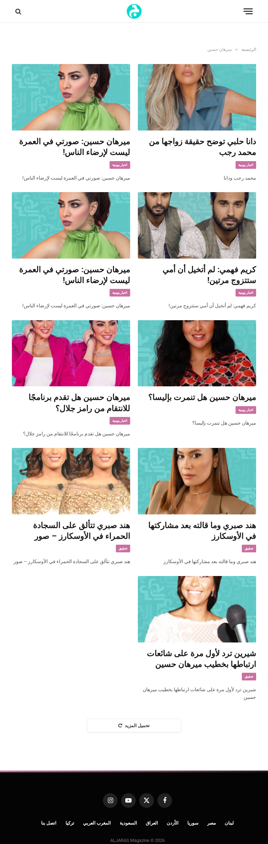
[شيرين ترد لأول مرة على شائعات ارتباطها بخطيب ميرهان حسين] (197, 609)
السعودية (128, 823)
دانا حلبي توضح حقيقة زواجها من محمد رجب (202, 147)
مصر (211, 823)
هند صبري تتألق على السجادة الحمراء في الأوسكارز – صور (81, 531)
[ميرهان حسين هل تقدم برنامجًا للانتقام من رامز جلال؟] (71, 353)
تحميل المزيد (137, 725)
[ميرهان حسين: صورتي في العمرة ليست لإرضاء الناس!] (71, 97)
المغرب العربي (97, 823)
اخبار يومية (245, 165)
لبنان (229, 823)
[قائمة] (248, 11)
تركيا (70, 823)
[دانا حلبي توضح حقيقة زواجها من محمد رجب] (197, 97)
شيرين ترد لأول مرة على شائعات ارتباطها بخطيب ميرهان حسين (201, 659)
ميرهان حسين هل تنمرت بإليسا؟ (202, 397)
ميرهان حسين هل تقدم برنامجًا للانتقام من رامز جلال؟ (79, 403)
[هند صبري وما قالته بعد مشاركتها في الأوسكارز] (197, 481)
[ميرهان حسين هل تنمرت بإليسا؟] (197, 353)
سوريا (193, 823)
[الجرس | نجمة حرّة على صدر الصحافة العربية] (134, 11)
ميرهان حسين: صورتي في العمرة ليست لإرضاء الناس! (74, 147)
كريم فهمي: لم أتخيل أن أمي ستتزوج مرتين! (209, 275)
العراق (152, 823)
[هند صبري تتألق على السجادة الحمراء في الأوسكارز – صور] (71, 481)
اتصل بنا (49, 823)
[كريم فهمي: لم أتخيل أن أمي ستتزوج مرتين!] (197, 225)
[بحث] (19, 11)
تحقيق (249, 548)
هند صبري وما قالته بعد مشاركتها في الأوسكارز (202, 531)
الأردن (173, 823)
